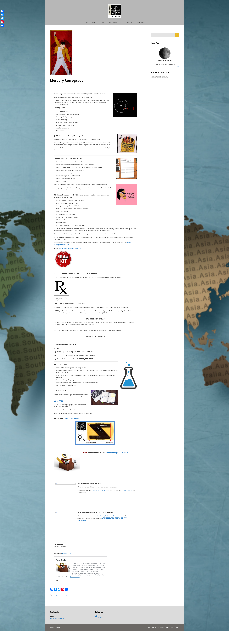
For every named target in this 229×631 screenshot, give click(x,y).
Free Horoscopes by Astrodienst (159, 76)
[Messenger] (2, 14)
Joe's (177, 66)
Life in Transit (128, 490)
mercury (55, 595)
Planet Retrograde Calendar (116, 453)
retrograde (66, 595)
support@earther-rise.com (57, 618)
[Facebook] (2, 11)
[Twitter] (2, 18)
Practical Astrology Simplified (100, 490)
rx (69, 595)
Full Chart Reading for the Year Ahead (105, 516)
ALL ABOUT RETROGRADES (72, 418)
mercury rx (60, 595)
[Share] (2, 25)
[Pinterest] (2, 22)
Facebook (100, 617)
